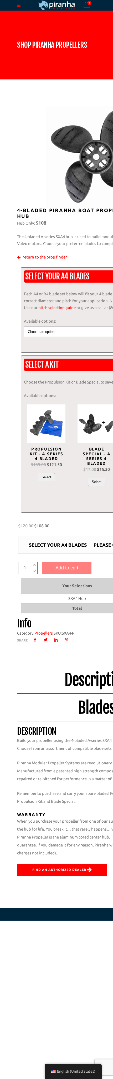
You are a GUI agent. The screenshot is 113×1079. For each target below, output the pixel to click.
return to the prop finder (45, 257)
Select (46, 477)
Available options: (40, 321)
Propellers (43, 633)
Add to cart (66, 567)
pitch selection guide (57, 307)
